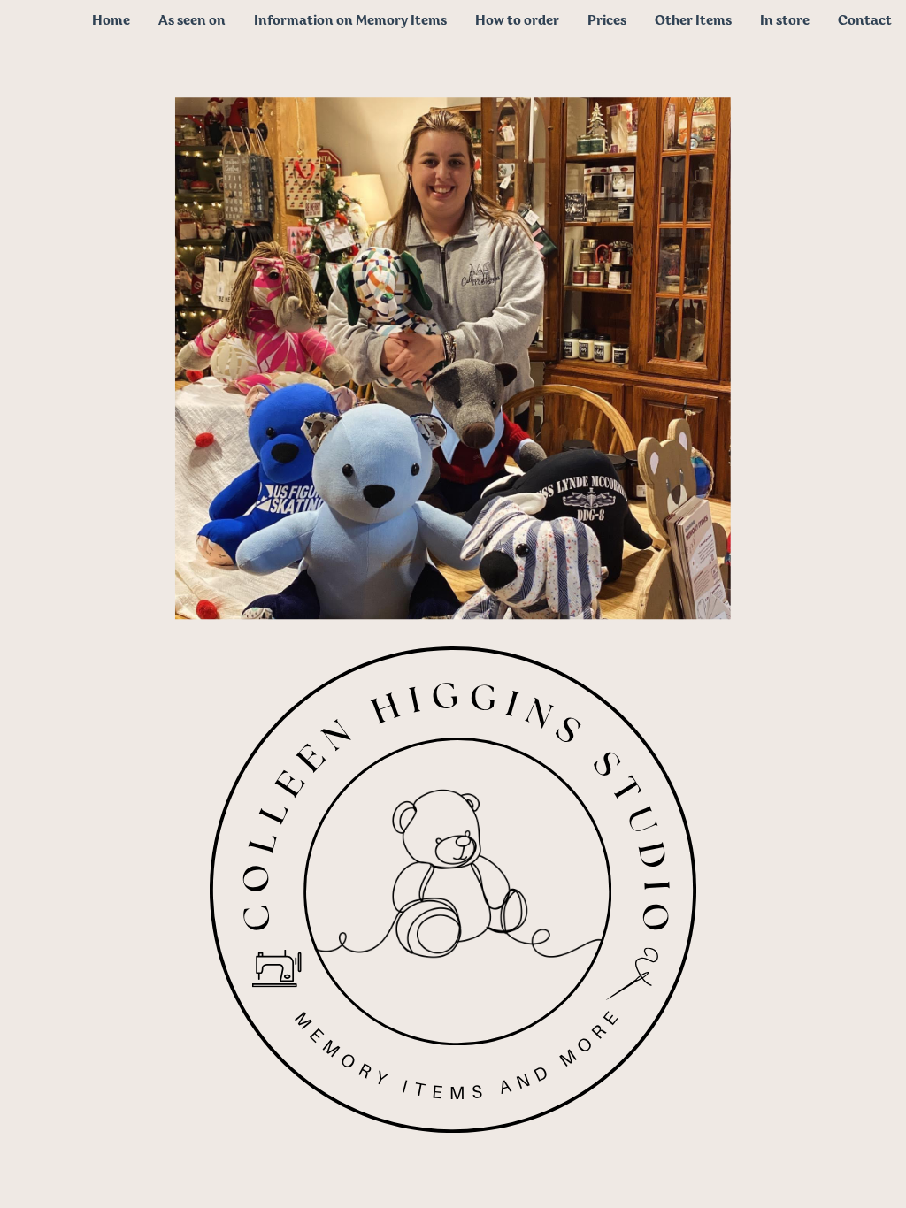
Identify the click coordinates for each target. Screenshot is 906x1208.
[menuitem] (111, 20)
